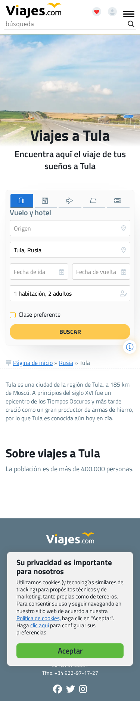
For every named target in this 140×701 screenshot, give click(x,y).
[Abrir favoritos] (93, 9)
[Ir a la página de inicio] (34, 10)
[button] (70, 293)
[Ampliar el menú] (128, 13)
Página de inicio (33, 362)
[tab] (21, 201)
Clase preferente (35, 314)
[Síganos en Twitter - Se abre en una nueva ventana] (70, 689)
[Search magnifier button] (131, 24)
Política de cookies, (38, 618)
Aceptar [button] (70, 650)
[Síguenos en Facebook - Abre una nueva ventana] (57, 689)
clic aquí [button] (39, 625)
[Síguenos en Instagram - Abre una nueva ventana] (83, 689)
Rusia (66, 362)
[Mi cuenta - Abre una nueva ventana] (109, 9)
